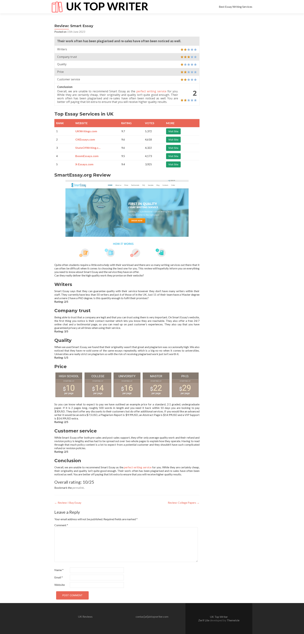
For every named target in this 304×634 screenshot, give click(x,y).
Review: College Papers (184, 502)
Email (58, 577)
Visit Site (173, 131)
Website (59, 584)
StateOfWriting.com (88, 147)
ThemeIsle (233, 620)
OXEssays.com (85, 139)
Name (59, 570)
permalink (78, 487)
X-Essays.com (84, 164)
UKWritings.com (86, 131)
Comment (61, 525)
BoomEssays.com (87, 156)
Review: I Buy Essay (67, 502)
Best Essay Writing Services (235, 6)
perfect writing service (151, 91)
